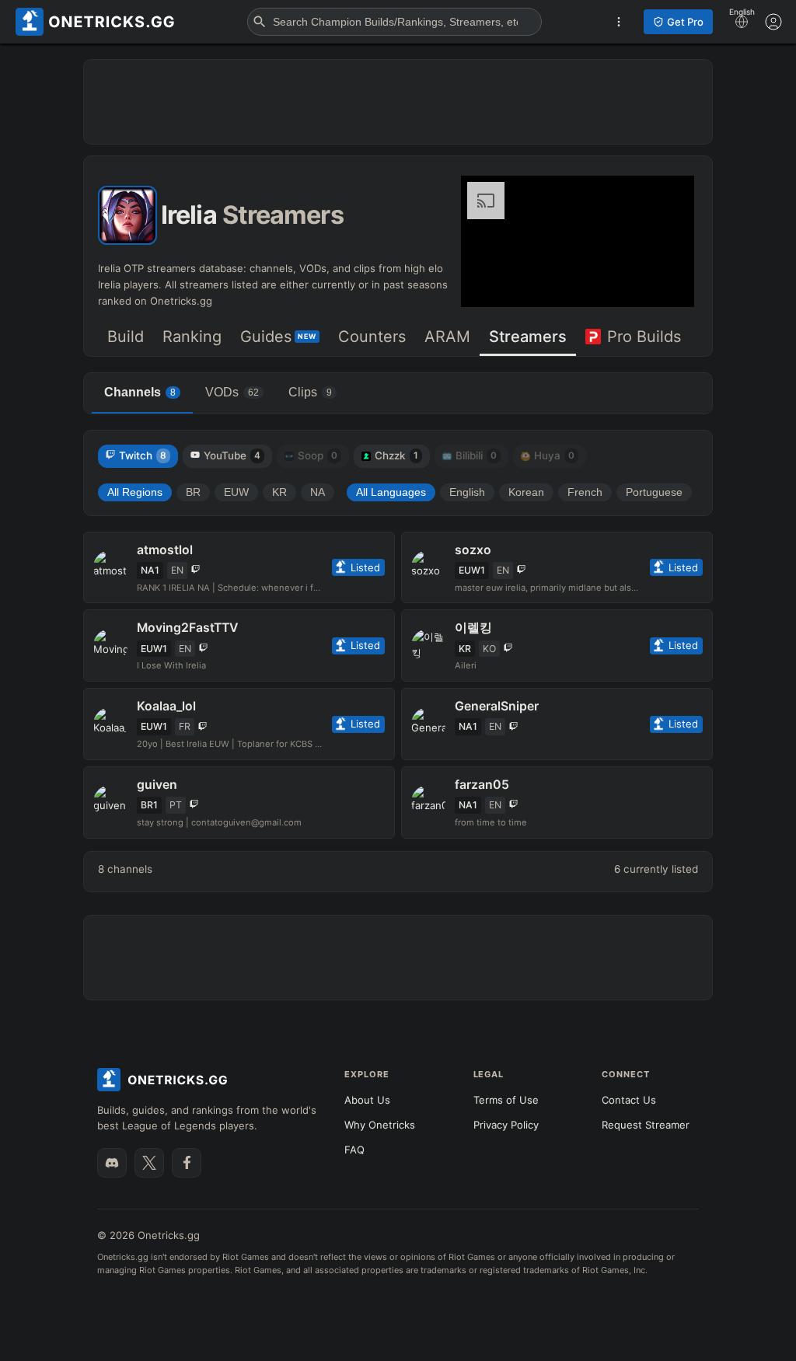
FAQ (354, 1149)
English (467, 492)
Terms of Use (506, 1100)
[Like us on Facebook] (186, 1163)
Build (125, 336)
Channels (140, 392)
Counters (372, 336)
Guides (278, 336)
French (584, 492)
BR (193, 492)
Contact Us (629, 1100)
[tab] (125, 337)
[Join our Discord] (112, 1163)
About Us (367, 1100)
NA (317, 492)
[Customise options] (773, 21)
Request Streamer (646, 1124)
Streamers (528, 336)
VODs (232, 392)
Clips (310, 392)
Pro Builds (644, 336)
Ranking (192, 336)
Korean (526, 492)
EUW (236, 492)
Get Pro (685, 22)
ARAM (447, 336)
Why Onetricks (379, 1124)
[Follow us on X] (149, 1163)
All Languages (391, 492)
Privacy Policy (506, 1124)
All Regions (134, 492)
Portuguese (654, 492)
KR (279, 492)
